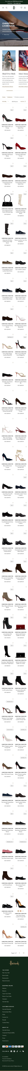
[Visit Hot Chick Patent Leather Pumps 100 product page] (21, 894)
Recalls (4, 1020)
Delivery (4, 988)
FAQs (3, 1014)
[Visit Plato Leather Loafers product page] (21, 839)
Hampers (4, 999)
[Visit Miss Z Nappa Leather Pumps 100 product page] (7, 727)
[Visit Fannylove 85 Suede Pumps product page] (21, 135)
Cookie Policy (5, 1022)
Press (3, 1038)
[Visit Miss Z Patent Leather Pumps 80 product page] (21, 727)
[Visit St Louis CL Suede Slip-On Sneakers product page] (7, 559)
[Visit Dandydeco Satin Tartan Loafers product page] (21, 474)
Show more (6, 34)
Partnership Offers (6, 1012)
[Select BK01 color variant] (18, 911)
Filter (22, 101)
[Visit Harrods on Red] (20, 1051)
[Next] (19, 953)
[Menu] (3, 7)
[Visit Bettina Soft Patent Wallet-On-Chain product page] (21, 615)
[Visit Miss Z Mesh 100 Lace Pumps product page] (7, 107)
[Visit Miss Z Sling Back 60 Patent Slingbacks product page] (21, 418)
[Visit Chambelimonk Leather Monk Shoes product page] (21, 531)
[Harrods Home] (14, 7)
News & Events (6, 980)
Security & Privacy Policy (8, 1060)
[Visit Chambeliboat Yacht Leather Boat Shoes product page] (7, 250)
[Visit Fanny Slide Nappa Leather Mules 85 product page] (7, 334)
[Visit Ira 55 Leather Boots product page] (7, 671)
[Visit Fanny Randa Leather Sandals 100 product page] (21, 446)
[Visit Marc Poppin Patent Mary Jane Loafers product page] (21, 278)
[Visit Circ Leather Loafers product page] (21, 250)
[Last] (23, 953)
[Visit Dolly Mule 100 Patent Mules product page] (7, 135)
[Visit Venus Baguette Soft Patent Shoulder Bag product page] (7, 191)
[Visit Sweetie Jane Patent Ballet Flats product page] (7, 362)
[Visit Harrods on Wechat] (23, 1051)
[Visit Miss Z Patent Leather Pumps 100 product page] (21, 755)
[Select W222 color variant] (23, 911)
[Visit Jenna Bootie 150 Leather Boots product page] (7, 615)
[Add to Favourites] (13, 107)
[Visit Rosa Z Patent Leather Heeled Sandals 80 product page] (7, 390)
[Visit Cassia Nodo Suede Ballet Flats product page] (21, 107)
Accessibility (5, 1056)
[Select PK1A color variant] (20, 911)
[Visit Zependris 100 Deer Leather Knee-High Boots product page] (21, 191)
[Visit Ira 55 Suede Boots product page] (7, 866)
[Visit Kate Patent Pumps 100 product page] (21, 924)
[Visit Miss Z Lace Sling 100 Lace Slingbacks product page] (21, 334)
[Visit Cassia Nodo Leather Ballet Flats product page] (21, 163)
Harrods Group (6, 1030)
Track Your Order (6, 993)
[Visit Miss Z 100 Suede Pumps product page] (7, 446)
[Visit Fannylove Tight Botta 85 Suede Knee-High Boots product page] (7, 643)
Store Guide (5, 975)
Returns (4, 991)
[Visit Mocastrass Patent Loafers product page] (21, 866)
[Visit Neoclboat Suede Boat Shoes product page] (7, 811)
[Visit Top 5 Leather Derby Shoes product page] (21, 783)
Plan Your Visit (5, 972)
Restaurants (5, 978)
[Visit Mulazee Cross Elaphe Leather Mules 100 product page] (7, 699)
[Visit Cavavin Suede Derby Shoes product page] (7, 306)
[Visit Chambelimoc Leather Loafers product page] (21, 503)
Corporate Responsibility (8, 1032)
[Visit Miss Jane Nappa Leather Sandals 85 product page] (7, 418)
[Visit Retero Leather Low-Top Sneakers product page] (21, 221)
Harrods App (5, 1001)
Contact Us (5, 1017)
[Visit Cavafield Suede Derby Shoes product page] (7, 503)
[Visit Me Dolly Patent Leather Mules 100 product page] (21, 306)
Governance (5, 1040)
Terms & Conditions (6, 1058)
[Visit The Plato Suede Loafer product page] (7, 839)
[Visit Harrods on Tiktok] (17, 1051)
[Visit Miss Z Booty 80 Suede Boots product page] (7, 587)
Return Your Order (6, 996)
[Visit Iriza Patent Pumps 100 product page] (7, 924)
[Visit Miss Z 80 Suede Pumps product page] (7, 755)
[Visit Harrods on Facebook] (11, 1051)
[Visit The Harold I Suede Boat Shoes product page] (7, 783)
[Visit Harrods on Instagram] (14, 1051)
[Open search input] (6, 7)
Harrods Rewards (6, 1009)
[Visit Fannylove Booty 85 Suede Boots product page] (21, 559)
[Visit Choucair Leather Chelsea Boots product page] (7, 531)
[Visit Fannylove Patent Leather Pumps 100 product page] (21, 699)
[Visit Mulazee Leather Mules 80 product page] (21, 362)
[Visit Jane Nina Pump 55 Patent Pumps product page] (7, 474)
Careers (4, 1035)
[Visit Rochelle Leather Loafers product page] (7, 894)
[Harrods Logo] (14, 963)
